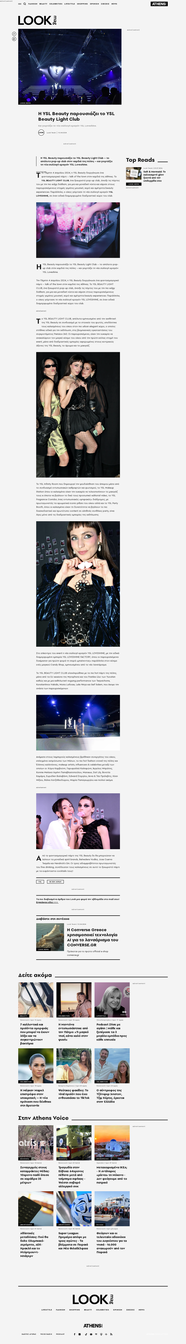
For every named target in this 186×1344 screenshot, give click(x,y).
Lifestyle (101, 1016)
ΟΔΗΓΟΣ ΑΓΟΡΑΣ (29, 1334)
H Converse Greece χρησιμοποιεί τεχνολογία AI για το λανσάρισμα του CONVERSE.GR (92, 937)
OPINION (94, 4)
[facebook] (75, 1334)
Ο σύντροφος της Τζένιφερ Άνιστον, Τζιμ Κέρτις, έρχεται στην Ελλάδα (110, 1096)
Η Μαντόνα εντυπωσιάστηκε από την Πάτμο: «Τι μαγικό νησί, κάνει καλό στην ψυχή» (73, 1032)
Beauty (23, 1016)
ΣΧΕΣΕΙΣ (105, 4)
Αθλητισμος (26, 1225)
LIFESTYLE (69, 4)
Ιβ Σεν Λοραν (55, 882)
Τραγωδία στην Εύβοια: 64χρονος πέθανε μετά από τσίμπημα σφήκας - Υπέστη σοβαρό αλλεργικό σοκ (71, 1176)
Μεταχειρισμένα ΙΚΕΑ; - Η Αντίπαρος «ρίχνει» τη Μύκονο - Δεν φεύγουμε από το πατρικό (112, 1174)
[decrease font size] (14, 34)
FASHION (32, 4)
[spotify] (96, 1334)
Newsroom (24, 1020)
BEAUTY (43, 4)
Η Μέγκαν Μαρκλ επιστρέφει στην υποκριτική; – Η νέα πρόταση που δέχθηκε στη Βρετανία (35, 1097)
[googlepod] (106, 1334)
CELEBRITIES (56, 4)
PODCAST (60, 1334)
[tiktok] (86, 1334)
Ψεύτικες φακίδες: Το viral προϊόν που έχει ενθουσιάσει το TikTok (73, 1094)
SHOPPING (82, 4)
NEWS (114, 4)
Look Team (51, 133)
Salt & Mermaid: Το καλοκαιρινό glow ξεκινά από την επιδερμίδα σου (154, 176)
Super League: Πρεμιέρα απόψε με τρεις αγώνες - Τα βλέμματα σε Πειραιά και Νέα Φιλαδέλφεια (73, 1240)
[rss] (111, 1334)
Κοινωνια (24, 1159)
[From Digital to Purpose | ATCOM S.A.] (157, 1334)
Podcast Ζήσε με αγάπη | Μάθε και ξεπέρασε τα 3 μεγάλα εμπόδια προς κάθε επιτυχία (112, 1032)
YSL (40, 882)
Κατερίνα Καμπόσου (66, 1086)
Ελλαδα (100, 1225)
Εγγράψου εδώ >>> (47, 902)
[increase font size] (14, 39)
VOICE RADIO (46, 1334)
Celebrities (64, 1016)
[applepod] (101, 1334)
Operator (100, 1163)
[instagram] (79, 1334)
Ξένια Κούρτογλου (104, 1020)
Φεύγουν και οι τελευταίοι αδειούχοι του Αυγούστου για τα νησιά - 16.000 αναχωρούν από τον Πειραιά (112, 1242)
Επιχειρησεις (103, 1159)
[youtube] (91, 1334)
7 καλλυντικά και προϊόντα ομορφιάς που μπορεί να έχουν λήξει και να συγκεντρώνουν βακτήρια (34, 1034)
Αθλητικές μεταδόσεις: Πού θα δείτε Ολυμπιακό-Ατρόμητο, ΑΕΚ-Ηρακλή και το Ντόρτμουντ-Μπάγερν (34, 1244)
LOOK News (25, 103)
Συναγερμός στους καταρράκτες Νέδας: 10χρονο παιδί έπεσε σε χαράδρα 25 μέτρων (34, 1174)
